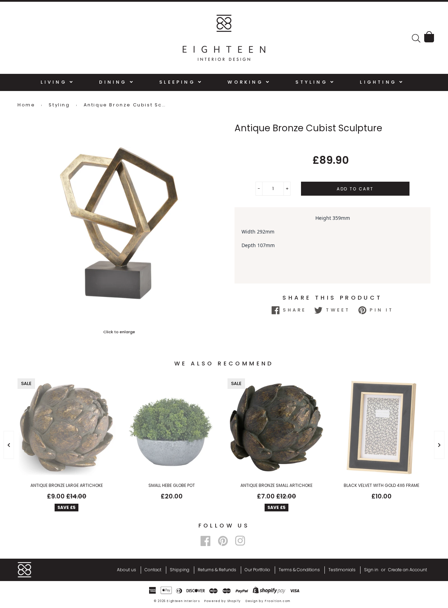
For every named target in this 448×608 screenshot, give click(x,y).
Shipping (179, 570)
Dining (114, 82)
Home (26, 105)
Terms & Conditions (299, 570)
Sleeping (178, 82)
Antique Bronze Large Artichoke (66, 485)
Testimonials (342, 570)
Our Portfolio (257, 570)
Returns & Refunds (217, 570)
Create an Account (407, 570)
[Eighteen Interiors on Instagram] (240, 541)
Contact (153, 570)
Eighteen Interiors (183, 601)
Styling (312, 82)
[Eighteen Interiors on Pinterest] (223, 541)
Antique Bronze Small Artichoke (276, 485)
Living (55, 82)
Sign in (371, 570)
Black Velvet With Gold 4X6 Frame (381, 485)
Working (246, 82)
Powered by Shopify (222, 601)
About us (126, 570)
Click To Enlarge (119, 332)
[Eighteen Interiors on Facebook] (205, 541)
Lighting (379, 82)
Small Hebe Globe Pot (171, 485)
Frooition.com (277, 601)
